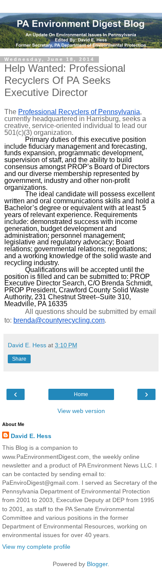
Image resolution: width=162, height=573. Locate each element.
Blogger (97, 563)
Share (19, 359)
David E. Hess (31, 435)
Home (81, 394)
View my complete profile (36, 546)
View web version (81, 410)
